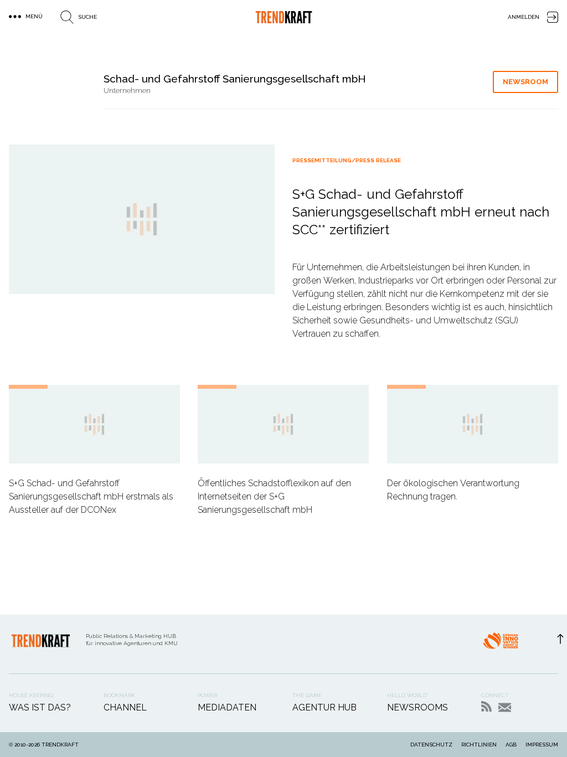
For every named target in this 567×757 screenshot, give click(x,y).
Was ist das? (40, 707)
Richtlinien (479, 744)
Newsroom (525, 82)
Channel (125, 707)
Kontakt (504, 707)
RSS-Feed (486, 706)
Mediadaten (227, 707)
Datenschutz (431, 744)
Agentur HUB (324, 707)
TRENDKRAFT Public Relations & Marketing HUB (284, 17)
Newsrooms (417, 707)
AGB (511, 744)
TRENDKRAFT (60, 744)
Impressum (541, 744)
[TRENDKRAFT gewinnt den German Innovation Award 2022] (500, 644)
